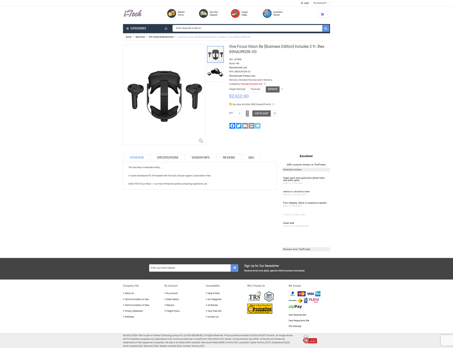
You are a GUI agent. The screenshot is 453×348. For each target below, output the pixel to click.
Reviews (229, 158)
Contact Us (213, 316)
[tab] (136, 158)
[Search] (325, 28)
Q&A (251, 158)
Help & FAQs (214, 293)
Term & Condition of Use (137, 299)
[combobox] (251, 28)
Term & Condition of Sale (137, 305)
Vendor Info (201, 158)
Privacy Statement (134, 311)
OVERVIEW (137, 158)
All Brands (213, 305)
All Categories (214, 299)
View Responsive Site (299, 320)
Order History (172, 299)
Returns (170, 305)
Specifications (167, 158)
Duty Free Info (215, 311)
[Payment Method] (296, 300)
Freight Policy (173, 311)
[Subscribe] (234, 268)
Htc (237, 63)
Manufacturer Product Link (242, 75)
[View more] (282, 89)
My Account (172, 293)
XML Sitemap (295, 326)
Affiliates (129, 316)
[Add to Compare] (275, 113)
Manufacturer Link (238, 67)
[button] (215, 72)
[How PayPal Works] (304, 293)
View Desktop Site (297, 315)
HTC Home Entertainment (161, 37)
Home (128, 37)
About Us (129, 293)
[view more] (264, 84)
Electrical (140, 37)
